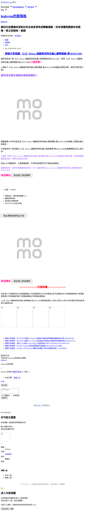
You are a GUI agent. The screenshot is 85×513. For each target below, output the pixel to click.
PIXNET (27, 484)
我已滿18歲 (5, 509)
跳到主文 (4, 22)
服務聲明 (62, 484)
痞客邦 (14, 372)
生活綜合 (18, 36)
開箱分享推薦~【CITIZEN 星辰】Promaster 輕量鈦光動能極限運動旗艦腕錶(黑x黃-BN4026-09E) (39, 338)
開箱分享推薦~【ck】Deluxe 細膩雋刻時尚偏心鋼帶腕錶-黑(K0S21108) (43, 53)
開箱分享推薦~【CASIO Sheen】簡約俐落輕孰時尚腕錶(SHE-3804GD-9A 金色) (33, 346)
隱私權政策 (54, 484)
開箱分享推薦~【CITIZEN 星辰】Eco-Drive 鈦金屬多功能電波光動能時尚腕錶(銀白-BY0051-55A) (40, 341)
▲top (3, 381)
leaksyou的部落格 (13, 16)
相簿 (6, 40)
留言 (19, 372)
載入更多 (4, 385)
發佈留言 (4, 398)
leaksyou (4, 360)
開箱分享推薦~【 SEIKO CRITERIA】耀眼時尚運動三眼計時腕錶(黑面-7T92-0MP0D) (36, 348)
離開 (12, 509)
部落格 (7, 42)
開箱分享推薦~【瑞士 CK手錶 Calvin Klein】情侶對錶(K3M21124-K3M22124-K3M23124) (37, 343)
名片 (6, 45)
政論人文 (17, 377)
